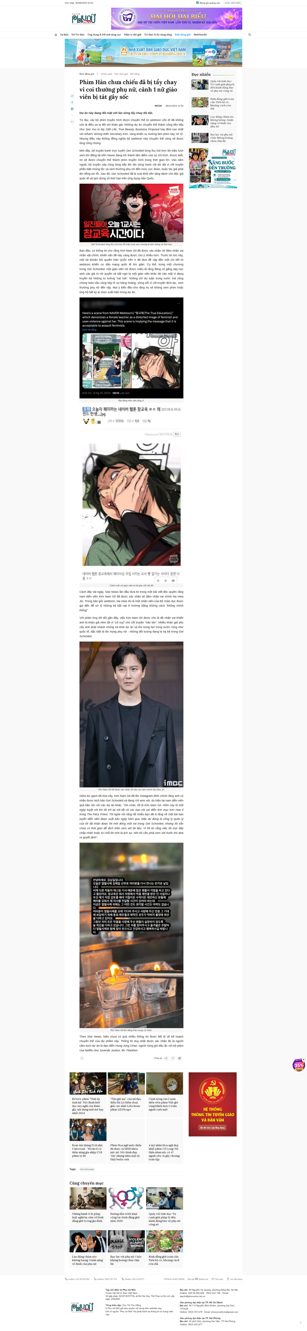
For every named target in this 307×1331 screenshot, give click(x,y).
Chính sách (106, 74)
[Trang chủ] (55, 34)
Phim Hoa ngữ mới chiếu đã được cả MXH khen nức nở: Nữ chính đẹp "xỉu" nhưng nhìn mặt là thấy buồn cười (125, 1152)
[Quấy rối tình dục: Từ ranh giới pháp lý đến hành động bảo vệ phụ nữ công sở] (200, 84)
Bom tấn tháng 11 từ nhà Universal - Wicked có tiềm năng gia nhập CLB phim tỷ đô (87, 1150)
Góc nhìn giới (121, 74)
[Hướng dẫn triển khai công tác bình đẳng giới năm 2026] (126, 1198)
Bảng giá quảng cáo (209, 3)
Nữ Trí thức (78, 34)
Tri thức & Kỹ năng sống (158, 34)
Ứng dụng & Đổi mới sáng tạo (104, 34)
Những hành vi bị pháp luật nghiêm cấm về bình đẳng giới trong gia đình (87, 1217)
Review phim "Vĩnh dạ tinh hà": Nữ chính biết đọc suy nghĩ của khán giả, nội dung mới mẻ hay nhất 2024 (87, 1106)
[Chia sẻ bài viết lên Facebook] (72, 102)
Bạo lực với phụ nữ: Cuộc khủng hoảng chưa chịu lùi (221, 137)
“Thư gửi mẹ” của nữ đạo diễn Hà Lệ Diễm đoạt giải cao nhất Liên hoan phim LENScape (125, 1104)
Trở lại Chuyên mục (82, 1058)
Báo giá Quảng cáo (198, 1279)
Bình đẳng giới (183, 34)
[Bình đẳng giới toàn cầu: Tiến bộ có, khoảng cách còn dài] (200, 102)
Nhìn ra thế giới (132, 34)
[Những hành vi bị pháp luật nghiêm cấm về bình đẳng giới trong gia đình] (88, 1198)
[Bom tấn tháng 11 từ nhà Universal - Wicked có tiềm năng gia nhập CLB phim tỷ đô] (88, 1130)
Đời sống (134, 74)
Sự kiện (64, 34)
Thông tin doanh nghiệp (174, 1279)
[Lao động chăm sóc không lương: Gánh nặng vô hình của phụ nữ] (200, 120)
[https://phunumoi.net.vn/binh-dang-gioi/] (72, 121)
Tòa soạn (219, 1279)
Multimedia (200, 34)
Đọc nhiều (201, 74)
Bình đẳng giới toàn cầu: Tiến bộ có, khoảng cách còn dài (222, 103)
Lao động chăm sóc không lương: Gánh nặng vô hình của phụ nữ (222, 121)
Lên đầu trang (236, 1279)
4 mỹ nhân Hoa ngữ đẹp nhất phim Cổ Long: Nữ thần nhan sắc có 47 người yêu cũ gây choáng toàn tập (164, 1152)
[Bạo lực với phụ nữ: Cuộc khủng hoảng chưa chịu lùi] (200, 138)
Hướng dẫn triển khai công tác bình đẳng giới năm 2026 (125, 1217)
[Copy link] (72, 96)
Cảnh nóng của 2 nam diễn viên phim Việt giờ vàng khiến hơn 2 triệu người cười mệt (163, 1104)
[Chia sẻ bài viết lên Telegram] (72, 108)
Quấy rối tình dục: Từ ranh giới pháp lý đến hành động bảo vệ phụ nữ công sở (222, 85)
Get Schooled (87, 1169)
